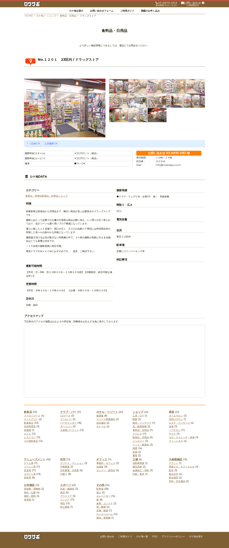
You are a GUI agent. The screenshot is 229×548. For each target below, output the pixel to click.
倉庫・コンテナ (104, 503)
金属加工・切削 (141, 470)
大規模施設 (175, 459)
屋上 (98, 492)
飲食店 (28, 412)
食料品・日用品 (33, 195)
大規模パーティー (69, 430)
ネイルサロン (176, 415)
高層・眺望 (102, 510)
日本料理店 (30, 426)
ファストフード (32, 415)
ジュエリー (138, 441)
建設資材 (137, 466)
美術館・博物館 (32, 488)
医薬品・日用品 (50, 195)
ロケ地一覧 (142, 536)
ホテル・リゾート (107, 412)
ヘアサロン (175, 430)
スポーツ (65, 485)
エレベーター (103, 496)
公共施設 (29, 485)
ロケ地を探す (76, 10)
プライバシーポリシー (173, 536)
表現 (62, 492)
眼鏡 (135, 419)
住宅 (63, 459)
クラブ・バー (68, 412)
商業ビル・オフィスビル (182, 466)
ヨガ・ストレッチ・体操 (182, 437)
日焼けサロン (176, 419)
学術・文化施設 (177, 481)
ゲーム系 (28, 463)
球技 (62, 503)
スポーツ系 (30, 474)
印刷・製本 (138, 474)
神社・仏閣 (30, 492)
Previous (26, 105)
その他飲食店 (31, 441)
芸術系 (27, 477)
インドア (65, 499)
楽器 (135, 451)
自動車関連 (138, 463)
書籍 (135, 455)
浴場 (171, 426)
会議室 (99, 466)
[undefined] (64, 107)
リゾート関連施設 (105, 419)
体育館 (27, 499)
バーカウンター (68, 422)
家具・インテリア (142, 422)
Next (102, 105)
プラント (173, 463)
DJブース (65, 415)
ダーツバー (66, 426)
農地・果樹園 (103, 517)
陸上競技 (65, 506)
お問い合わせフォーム (101, 10)
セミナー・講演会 (105, 470)
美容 (171, 412)
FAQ (154, 536)
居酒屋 (27, 430)
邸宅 (171, 470)
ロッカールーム (104, 514)
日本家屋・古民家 (69, 470)
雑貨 (135, 448)
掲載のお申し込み (150, 10)
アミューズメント (34, 459)
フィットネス (176, 441)
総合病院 (173, 477)
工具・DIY (138, 415)
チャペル (101, 426)
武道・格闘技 (67, 488)
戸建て (63, 474)
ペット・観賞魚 (141, 444)
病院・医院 (30, 496)
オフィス (101, 459)
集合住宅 (173, 474)
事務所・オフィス (105, 463)
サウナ (172, 433)
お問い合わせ (107, 536)
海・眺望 (101, 506)
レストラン (30, 437)
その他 (100, 485)
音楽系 (27, 470)
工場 (135, 459)
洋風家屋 (65, 466)
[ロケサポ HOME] (32, 4)
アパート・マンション (72, 463)
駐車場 (99, 488)
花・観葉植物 (140, 426)
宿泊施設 (101, 422)
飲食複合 (28, 422)
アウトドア (66, 496)
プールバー (66, 419)
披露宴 (99, 415)
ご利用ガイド (127, 10)
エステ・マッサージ (179, 422)
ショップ (63, 195)
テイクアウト (31, 419)
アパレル (137, 433)
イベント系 (30, 466)
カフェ (27, 433)
